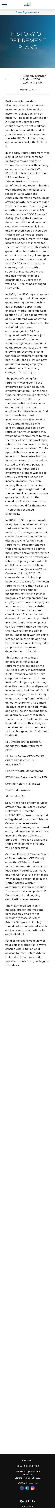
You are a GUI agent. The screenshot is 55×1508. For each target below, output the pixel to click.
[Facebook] (22, 1488)
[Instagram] (33, 1488)
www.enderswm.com (18, 790)
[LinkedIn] (27, 1488)
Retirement (27, 1506)
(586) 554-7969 (31, 1466)
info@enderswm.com (27, 1483)
